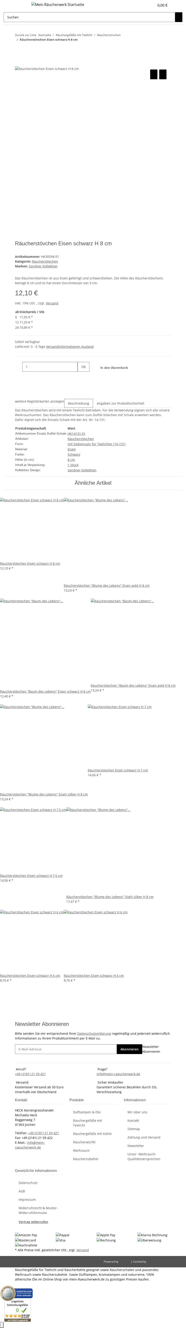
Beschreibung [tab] (78, 403)
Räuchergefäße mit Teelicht (87, 1122)
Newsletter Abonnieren (151, 1049)
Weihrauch (81, 1150)
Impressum (27, 1199)
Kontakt (133, 1120)
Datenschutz (28, 1183)
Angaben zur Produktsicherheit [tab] (120, 403)
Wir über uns (137, 1112)
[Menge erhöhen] (81, 376)
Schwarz (74, 454)
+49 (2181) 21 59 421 (30, 1074)
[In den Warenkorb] (18, 63)
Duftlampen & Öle (86, 1112)
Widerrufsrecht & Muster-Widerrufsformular (38, 1210)
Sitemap (133, 1129)
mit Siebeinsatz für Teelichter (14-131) (96, 444)
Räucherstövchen (45, 261)
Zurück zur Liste (25, 35)
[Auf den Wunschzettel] (162, 74)
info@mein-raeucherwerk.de (118, 1074)
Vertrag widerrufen (33, 1222)
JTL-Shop (125, 1261)
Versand (52, 303)
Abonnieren (129, 1049)
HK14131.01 (77, 433)
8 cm (71, 460)
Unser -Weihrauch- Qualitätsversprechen (143, 1156)
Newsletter (135, 1146)
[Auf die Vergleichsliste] (153, 74)
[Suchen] (178, 17)
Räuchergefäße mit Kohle (92, 1134)
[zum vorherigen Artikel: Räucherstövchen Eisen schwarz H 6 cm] (18, 48)
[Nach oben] (2, 1325)
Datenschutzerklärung (94, 1033)
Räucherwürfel (84, 1142)
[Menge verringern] (18, 367)
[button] (142, 5)
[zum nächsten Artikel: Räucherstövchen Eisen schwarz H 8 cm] (26, 48)
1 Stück (73, 465)
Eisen (72, 449)
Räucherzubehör (85, 1159)
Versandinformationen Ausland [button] (70, 346)
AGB (22, 1191)
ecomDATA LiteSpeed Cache (164, 1261)
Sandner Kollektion (82, 470)
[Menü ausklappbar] (20, 5)
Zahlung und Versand (143, 1137)
